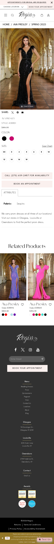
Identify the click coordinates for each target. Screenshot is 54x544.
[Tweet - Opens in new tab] (12, 112)
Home (6, 24)
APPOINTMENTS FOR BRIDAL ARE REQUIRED (27, 2)
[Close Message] (51, 2)
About (27, 410)
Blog (27, 413)
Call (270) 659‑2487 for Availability (27, 176)
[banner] (27, 15)
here (33, 542)
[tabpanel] (27, 68)
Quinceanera (27, 393)
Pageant (27, 397)
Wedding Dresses (27, 387)
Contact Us (27, 403)
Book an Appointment (27, 184)
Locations (27, 407)
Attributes (10, 192)
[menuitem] (13, 7)
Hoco (27, 400)
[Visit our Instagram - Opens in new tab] (30, 350)
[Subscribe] (42, 359)
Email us (27, 476)
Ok (7, 538)
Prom (27, 390)
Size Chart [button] (47, 146)
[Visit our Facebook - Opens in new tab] (16, 350)
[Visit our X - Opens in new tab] (23, 350)
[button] (5, 15)
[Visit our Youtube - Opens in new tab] (37, 350)
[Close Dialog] (2, 538)
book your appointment (27, 368)
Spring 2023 (38, 24)
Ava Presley (20, 24)
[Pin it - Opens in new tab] (18, 112)
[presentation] (13, 276)
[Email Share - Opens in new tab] (22, 113)
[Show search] (12, 15)
